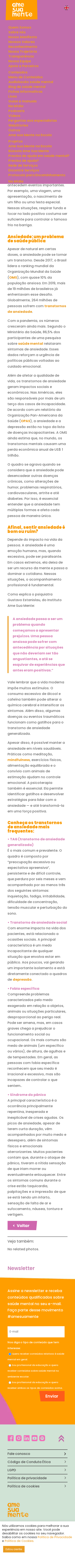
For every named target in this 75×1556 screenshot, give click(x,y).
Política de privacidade (27, 1478)
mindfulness (19, 759)
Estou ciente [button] (14, 1549)
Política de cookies (24, 1486)
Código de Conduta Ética (29, 1461)
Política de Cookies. (19, 1541)
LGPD (12, 1470)
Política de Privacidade (55, 1537)
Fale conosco (19, 1453)
